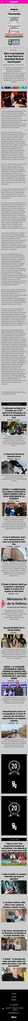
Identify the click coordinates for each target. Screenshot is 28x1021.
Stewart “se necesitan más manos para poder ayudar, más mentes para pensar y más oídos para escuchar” (14, 962)
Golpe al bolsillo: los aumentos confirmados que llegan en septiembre (14, 876)
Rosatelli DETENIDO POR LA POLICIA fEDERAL (14, 628)
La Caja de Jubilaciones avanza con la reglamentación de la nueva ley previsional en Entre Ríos (14, 540)
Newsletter (14, 1000)
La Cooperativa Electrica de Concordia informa (14, 455)
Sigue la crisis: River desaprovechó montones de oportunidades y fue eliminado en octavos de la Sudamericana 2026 (14, 847)
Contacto (14, 994)
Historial (14, 997)
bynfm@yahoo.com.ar (14, 1013)
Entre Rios (13, 50)
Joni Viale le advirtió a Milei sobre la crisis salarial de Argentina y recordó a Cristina (14, 904)
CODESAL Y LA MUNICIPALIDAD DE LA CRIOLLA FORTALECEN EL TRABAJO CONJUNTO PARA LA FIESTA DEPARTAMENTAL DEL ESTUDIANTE (14, 494)
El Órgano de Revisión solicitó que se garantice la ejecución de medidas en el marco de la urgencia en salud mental (14, 587)
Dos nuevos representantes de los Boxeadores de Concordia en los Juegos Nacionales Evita (14, 933)
